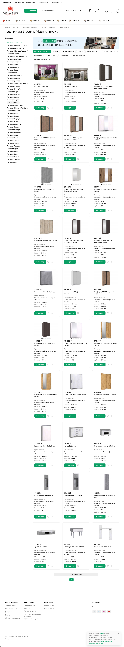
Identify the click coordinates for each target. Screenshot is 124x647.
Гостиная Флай (12, 151)
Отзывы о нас (49, 606)
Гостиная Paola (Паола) (15, 48)
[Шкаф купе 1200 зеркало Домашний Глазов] (106, 226)
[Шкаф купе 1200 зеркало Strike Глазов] (46, 381)
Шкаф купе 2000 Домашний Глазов (44, 139)
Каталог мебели (10, 606)
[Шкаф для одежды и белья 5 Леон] (106, 481)
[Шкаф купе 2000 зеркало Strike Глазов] (106, 124)
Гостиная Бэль (12, 73)
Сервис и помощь (11, 602)
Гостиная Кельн (13, 97)
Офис (62, 20)
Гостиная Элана (13, 157)
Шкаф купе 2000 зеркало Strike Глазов (105, 139)
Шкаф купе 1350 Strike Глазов (105, 395)
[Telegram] (99, 611)
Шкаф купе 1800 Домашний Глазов (44, 190)
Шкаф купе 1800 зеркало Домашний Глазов (73, 139)
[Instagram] (104, 611)
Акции (8, 20)
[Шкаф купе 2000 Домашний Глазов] (46, 124)
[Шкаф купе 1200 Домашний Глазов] (46, 329)
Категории (9, 38)
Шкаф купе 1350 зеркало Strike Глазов (105, 344)
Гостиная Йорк (12, 92)
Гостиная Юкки (13, 162)
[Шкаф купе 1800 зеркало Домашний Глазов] (76, 124)
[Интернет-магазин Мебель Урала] (10, 11)
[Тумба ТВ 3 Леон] (46, 533)
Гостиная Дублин (13, 86)
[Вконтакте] (94, 611)
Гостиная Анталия (14, 62)
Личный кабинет (11, 609)
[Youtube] (109, 611)
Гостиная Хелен (13, 154)
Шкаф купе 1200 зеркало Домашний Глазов (103, 241)
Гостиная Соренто (14, 132)
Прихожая (75, 20)
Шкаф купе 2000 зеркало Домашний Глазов (103, 87)
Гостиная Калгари (14, 94)
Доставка (8, 612)
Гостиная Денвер (13, 81)
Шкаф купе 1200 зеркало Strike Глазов (45, 395)
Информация (56, 2)
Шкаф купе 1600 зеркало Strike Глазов (75, 344)
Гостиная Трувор (13, 146)
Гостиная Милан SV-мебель (17, 108)
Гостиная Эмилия (13, 159)
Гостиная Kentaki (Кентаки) (17, 46)
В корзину (40, 108)
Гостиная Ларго (13, 100)
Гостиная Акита (13, 54)
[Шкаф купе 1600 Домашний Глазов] (76, 278)
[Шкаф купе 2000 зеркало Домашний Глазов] (106, 72)
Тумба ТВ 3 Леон (40, 547)
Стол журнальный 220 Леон (74, 547)
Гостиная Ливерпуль (14, 105)
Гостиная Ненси (13, 116)
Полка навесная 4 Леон (102, 547)
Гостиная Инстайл (14, 89)
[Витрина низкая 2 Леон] (76, 481)
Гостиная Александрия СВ (17, 56)
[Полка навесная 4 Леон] (106, 533)
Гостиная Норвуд (13, 119)
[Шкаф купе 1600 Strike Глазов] (76, 381)
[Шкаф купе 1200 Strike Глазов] (46, 432)
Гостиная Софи (12, 135)
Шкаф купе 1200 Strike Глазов (45, 446)
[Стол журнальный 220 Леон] (76, 533)
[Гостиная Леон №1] (46, 72)
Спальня (90, 20)
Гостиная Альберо (14, 59)
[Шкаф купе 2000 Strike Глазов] (46, 226)
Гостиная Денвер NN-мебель (18, 83)
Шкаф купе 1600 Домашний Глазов (74, 293)
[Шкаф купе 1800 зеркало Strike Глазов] (106, 175)
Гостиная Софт (12, 138)
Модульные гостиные (14, 43)
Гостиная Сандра (13, 130)
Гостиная (22, 20)
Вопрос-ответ (49, 609)
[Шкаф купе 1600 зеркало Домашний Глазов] (76, 175)
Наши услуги (30, 2)
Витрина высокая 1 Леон (43, 495)
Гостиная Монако (13, 111)
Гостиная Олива (13, 121)
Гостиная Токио (13, 143)
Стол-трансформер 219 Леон (104, 446)
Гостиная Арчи (12, 65)
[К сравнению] (52, 108)
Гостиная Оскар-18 (14, 124)
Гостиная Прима (13, 127)
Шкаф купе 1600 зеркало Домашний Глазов (73, 190)
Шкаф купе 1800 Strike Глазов (45, 292)
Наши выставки (19, 2)
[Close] (118, 633)
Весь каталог (7, 2)
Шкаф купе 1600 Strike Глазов (75, 395)
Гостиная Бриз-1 (13, 70)
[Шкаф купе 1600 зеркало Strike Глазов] (76, 329)
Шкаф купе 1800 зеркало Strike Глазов (105, 190)
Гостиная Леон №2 (71, 86)
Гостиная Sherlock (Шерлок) (17, 51)
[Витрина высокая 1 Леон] (46, 481)
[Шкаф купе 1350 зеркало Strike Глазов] (106, 329)
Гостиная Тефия (13, 140)
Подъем (7, 615)
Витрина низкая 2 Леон (73, 495)
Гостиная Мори (12, 113)
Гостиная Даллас (13, 78)
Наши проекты (43, 2)
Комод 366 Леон (70, 446)
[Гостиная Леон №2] (76, 72)
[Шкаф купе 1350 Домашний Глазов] (106, 278)
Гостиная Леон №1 (41, 86)
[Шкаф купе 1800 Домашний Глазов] (46, 175)
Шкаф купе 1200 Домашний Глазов (44, 344)
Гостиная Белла (13, 67)
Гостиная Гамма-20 (14, 75)
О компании (48, 602)
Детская (36, 20)
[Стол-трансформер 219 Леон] (106, 432)
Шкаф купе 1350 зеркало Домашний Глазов (73, 241)
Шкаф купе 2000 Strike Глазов (45, 240)
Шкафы (104, 20)
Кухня (49, 20)
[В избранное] (48, 108)
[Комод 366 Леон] (76, 432)
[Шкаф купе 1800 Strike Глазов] (46, 278)
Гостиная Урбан (13, 149)
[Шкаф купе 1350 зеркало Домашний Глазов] (76, 226)
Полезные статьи (30, 611)
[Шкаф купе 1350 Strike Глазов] (106, 381)
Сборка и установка (12, 618)
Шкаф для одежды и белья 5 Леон (104, 496)
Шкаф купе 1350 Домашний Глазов (104, 293)
